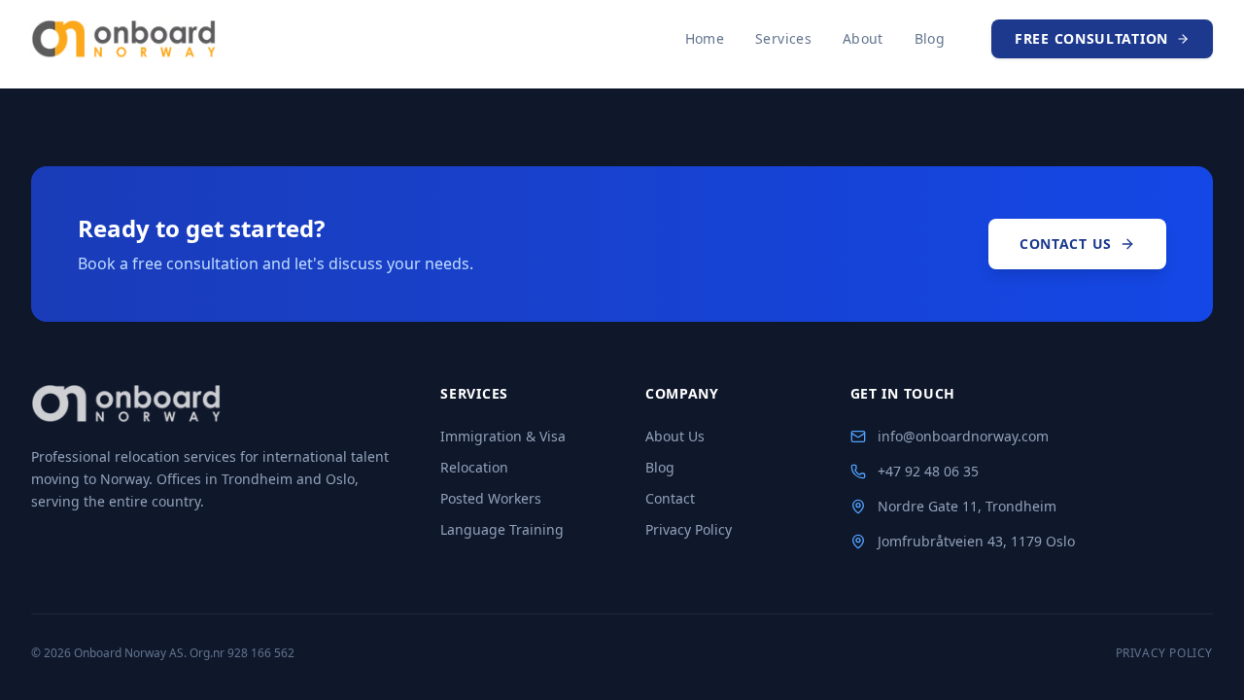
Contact (670, 498)
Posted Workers (490, 498)
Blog (930, 38)
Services (783, 38)
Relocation (474, 467)
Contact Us (1065, 243)
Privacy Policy (688, 529)
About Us (675, 436)
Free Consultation (1091, 38)
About (863, 38)
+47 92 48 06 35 (928, 471)
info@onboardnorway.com (963, 436)
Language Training (502, 529)
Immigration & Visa (503, 436)
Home (704, 38)
